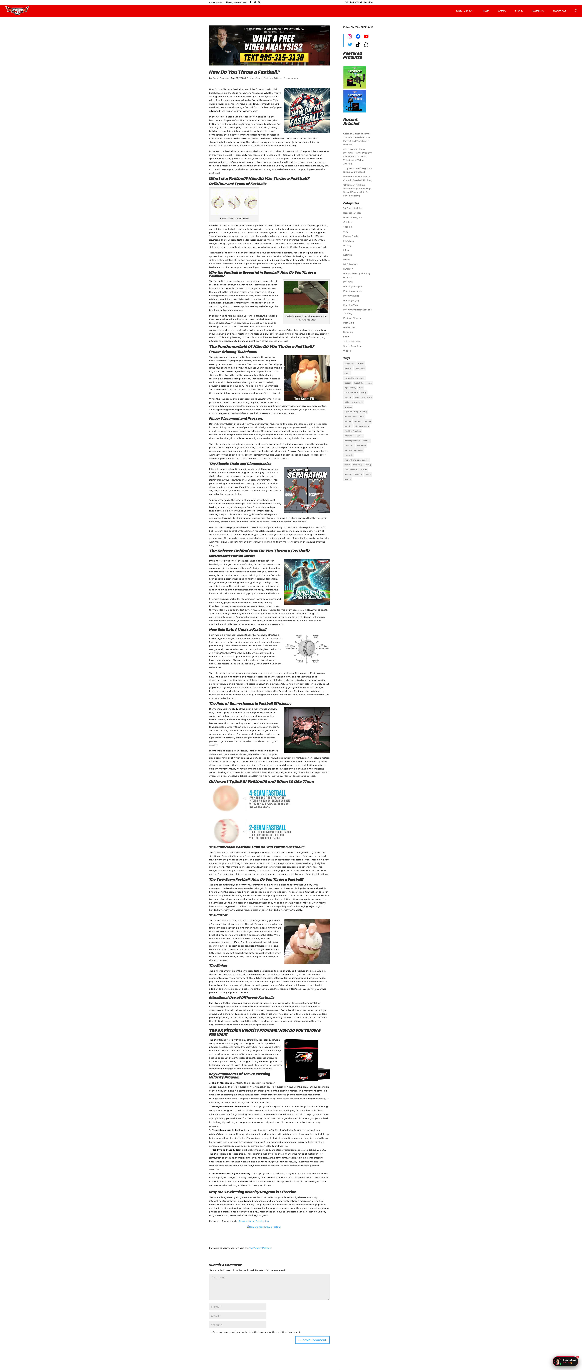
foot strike (358, 383)
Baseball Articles (352, 212)
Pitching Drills (351, 295)
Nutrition (348, 268)
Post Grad (348, 322)
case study (360, 368)
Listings (347, 254)
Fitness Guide (350, 236)
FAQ (345, 231)
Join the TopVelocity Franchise (359, 2)
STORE (519, 10)
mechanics (367, 397)
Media (346, 259)
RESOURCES (560, 10)
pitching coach (362, 426)
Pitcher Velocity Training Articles (264, 78)
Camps (502, 10)
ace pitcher (350, 363)
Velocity (358, 474)
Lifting (346, 250)
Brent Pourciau (220, 78)
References (349, 327)
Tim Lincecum (351, 469)
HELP (486, 10)
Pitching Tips (350, 305)
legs (357, 397)
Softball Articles (351, 341)
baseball (348, 368)
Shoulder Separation (354, 450)
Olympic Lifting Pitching (356, 412)
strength (348, 455)
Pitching (348, 281)
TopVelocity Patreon (260, 1248)
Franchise (348, 241)
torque (364, 469)
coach (347, 373)
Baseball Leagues (352, 217)
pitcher (348, 421)
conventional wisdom (354, 378)
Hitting (347, 245)
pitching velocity (352, 440)
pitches (368, 421)
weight (348, 479)
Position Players (352, 318)
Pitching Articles (352, 291)
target (347, 465)
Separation (349, 445)
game (369, 383)
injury (363, 392)
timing (368, 465)
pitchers (357, 421)
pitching (348, 426)
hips (361, 387)
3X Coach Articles (352, 208)
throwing (357, 465)
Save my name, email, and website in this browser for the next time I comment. (257, 1332)
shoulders (361, 445)
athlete (361, 363)
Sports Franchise (352, 346)
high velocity (350, 387)
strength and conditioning (356, 460)
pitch (362, 416)
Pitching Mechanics (353, 436)
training (348, 474)
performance (350, 416)
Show (346, 336)
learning (348, 397)
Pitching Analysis (352, 286)
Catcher (347, 222)
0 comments (291, 78)
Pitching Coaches (353, 431)
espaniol (348, 226)
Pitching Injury (351, 300)
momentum (357, 402)
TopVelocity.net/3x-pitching (254, 1221)
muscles (348, 407)
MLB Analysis (350, 264)
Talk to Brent (465, 10)
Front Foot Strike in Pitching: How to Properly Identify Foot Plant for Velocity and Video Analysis (357, 156)
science (366, 440)
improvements (351, 392)
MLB (347, 402)
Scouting (348, 332)
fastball (348, 383)
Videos (347, 350)
